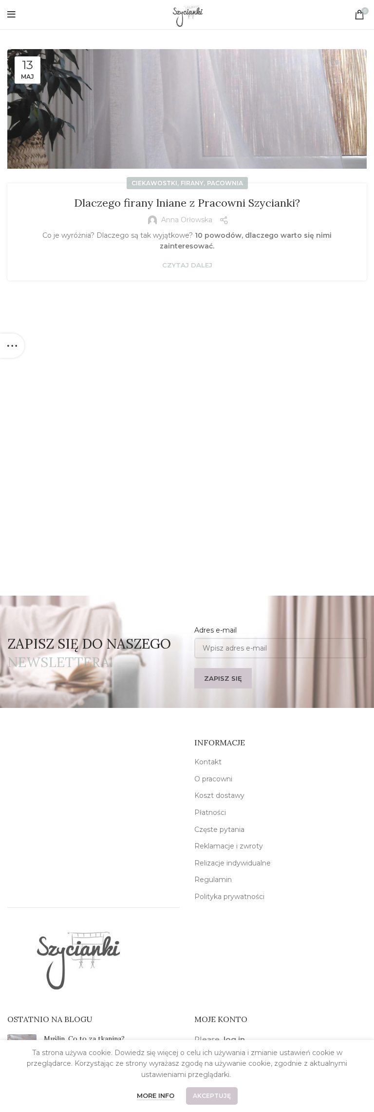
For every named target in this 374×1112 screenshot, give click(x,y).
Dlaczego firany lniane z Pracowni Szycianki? (187, 203)
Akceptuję (212, 1095)
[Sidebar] (12, 346)
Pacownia (225, 183)
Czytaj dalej (187, 265)
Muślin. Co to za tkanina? (84, 1038)
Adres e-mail (215, 630)
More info (155, 1095)
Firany (192, 183)
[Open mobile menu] (11, 14)
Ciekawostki (154, 183)
